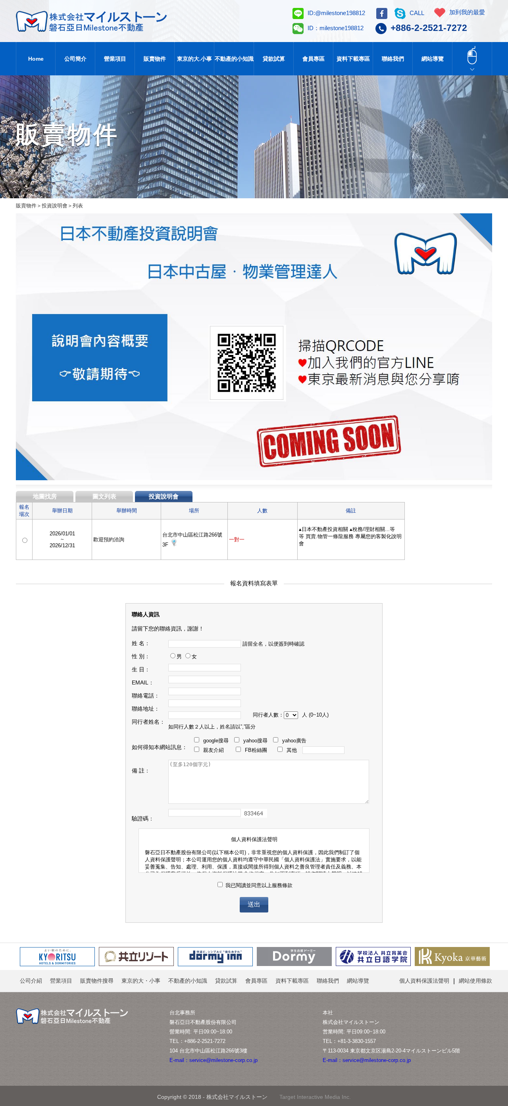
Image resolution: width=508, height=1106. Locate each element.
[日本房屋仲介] (106, 22)
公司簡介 (75, 59)
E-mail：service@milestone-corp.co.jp (213, 1060)
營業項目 (115, 59)
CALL (417, 13)
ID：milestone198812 (336, 28)
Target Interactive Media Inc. (315, 1097)
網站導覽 (432, 59)
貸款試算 (274, 59)
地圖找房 (45, 496)
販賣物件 (155, 59)
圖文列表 (104, 496)
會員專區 (313, 59)
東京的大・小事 (140, 980)
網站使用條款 (475, 980)
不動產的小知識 (234, 59)
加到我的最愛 (467, 12)
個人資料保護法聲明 (424, 980)
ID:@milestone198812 (336, 13)
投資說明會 (164, 496)
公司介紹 (31, 980)
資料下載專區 (353, 59)
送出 (254, 904)
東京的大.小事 (194, 59)
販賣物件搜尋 (97, 980)
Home (36, 59)
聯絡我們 (393, 59)
